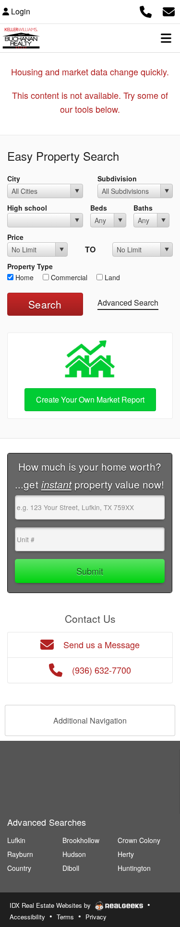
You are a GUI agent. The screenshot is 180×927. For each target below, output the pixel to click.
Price (15, 237)
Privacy (96, 916)
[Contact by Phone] (146, 10)
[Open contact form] (169, 10)
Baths (143, 208)
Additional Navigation (90, 720)
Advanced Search (127, 302)
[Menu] (166, 37)
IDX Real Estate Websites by (51, 905)
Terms (65, 916)
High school (27, 208)
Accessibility (27, 916)
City (13, 178)
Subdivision (117, 178)
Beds (98, 208)
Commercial (68, 277)
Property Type (30, 266)
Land (111, 277)
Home (23, 277)
